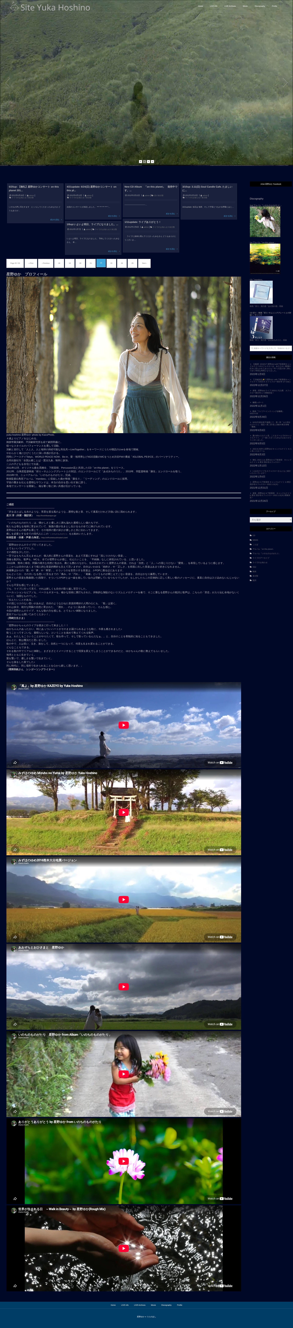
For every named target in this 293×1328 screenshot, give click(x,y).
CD (155, 195)
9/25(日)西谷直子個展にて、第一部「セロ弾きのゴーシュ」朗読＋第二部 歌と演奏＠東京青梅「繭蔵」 (270, 424)
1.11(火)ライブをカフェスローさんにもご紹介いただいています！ (270, 472)
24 (122, 263)
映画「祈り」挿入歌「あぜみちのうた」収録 (270, 326)
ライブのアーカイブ (261, 558)
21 (91, 263)
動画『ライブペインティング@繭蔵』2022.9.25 (267, 412)
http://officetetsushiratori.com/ (54, 538)
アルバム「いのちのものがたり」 (267, 553)
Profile (274, 6)
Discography (260, 6)
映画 (254, 571)
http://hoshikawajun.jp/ (46, 516)
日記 (254, 567)
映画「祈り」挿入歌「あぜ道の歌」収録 (266, 306)
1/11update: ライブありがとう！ (143, 222)
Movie (245, 6)
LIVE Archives (230, 6)
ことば (256, 544)
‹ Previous (46, 263)
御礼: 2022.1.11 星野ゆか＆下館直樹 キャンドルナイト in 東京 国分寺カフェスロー (271, 461)
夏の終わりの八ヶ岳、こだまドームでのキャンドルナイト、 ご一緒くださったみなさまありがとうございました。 (271, 438)
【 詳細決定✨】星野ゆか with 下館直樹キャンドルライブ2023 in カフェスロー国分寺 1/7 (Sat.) (270, 380)
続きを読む (55, 220)
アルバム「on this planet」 (264, 549)
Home (200, 6)
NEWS (255, 540)
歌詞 (254, 580)
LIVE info (213, 6)
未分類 (31, 198)
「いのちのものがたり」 (59, 534)
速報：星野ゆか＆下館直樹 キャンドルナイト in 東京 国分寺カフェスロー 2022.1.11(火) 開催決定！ (270, 495)
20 (80, 263)
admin (31, 195)
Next (285, 83)
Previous (7, 83)
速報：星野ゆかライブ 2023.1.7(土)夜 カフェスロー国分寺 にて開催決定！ (270, 391)
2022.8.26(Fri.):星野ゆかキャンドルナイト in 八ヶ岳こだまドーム (271, 450)
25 (132, 263)
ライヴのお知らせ (19, 198)
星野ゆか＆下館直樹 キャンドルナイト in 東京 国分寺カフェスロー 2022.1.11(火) (270, 483)
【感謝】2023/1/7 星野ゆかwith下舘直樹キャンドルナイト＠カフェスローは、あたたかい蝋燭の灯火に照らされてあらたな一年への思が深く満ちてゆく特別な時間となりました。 (270, 367)
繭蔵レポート (258, 402)
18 (59, 263)
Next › (144, 263)
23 (111, 263)
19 (70, 263)
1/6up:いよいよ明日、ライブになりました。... (92, 224)
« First (31, 263)
